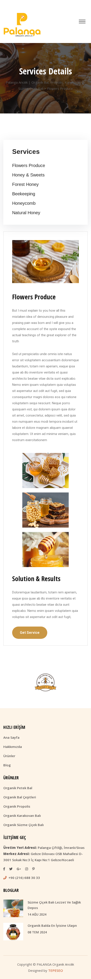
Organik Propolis (16, 806)
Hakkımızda (12, 746)
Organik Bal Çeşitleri (19, 797)
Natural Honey (26, 212)
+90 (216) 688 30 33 (24, 877)
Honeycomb (24, 203)
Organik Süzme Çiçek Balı (23, 825)
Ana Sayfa (11, 737)
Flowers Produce (28, 165)
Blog (7, 765)
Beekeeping (23, 193)
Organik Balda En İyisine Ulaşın (52, 925)
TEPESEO (55, 970)
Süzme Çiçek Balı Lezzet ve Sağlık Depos (54, 905)
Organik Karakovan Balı (22, 815)
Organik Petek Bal (17, 788)
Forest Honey (25, 184)
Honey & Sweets (28, 174)
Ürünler (9, 756)
